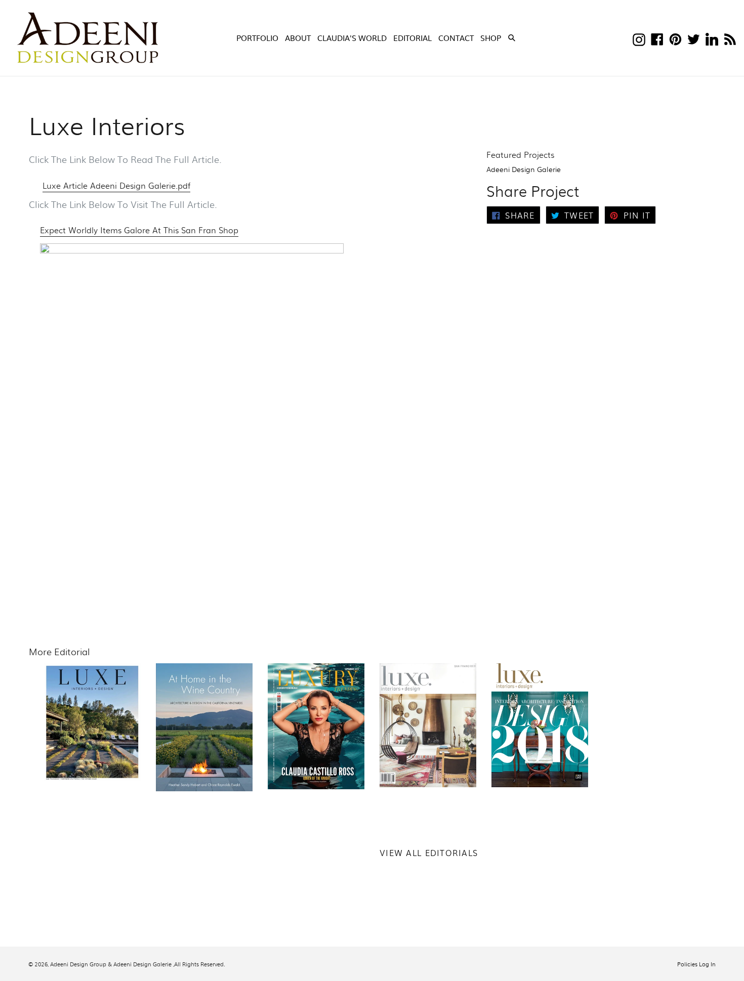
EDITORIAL (412, 38)
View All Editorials (429, 853)
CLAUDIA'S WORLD (352, 38)
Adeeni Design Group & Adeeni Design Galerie (111, 964)
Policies (687, 964)
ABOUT (298, 38)
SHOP (491, 37)
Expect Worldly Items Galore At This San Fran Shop (139, 230)
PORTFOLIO (257, 38)
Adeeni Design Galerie (523, 169)
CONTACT (456, 38)
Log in (707, 964)
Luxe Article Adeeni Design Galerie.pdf (116, 185)
